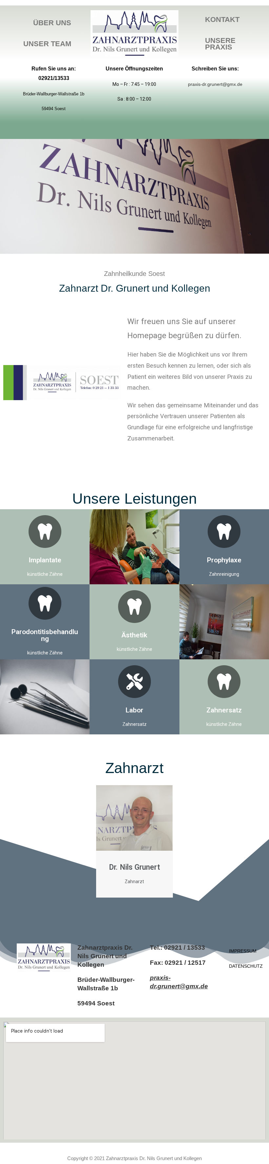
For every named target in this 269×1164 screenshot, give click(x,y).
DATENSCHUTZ (240, 966)
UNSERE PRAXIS (220, 43)
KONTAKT (222, 19)
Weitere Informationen (224, 546)
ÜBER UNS (52, 23)
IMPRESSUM (240, 951)
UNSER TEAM (47, 44)
